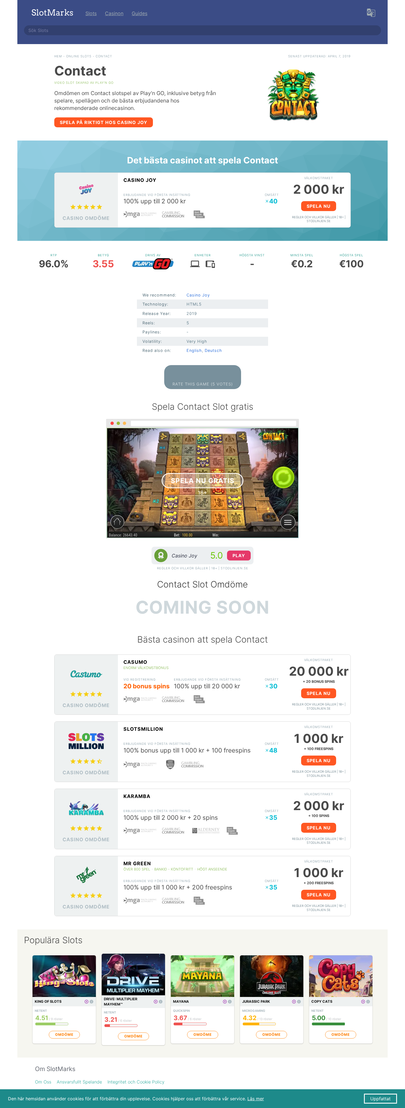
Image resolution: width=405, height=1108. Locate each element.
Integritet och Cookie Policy (135, 1082)
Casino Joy (139, 180)
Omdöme (64, 1034)
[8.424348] (91, 1001)
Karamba (136, 796)
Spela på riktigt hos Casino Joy (103, 122)
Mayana (181, 1001)
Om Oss (43, 1082)
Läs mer (255, 1098)
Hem (58, 56)
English (194, 350)
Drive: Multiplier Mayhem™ (120, 1001)
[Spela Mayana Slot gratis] (225, 1001)
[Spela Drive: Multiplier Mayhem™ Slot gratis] (155, 1001)
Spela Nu (319, 206)
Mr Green (137, 863)
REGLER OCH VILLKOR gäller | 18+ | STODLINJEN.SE (318, 219)
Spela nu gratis (202, 481)
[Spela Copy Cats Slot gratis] (363, 1001)
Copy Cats (321, 1001)
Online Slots (78, 56)
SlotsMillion (143, 729)
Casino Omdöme (86, 218)
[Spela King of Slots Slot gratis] (86, 1001)
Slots (91, 13)
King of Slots (48, 1001)
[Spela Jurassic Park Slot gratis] (294, 1001)
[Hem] (52, 13)
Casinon (114, 13)
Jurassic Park (256, 1001)
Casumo (135, 662)
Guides (139, 13)
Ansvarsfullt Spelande (79, 1082)
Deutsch (213, 350)
